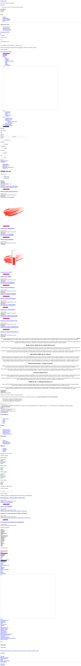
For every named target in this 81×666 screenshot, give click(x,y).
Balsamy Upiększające (4, 569)
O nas (4, 419)
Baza (2, 545)
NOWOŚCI (2, 554)
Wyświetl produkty (4, 160)
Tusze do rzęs (3, 621)
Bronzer (2, 532)
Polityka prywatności (7, 442)
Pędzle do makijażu (4, 639)
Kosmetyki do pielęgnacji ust (8, 167)
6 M (5, 157)
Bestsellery (6, 144)
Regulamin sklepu (6, 443)
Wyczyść (2, 159)
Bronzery (2, 572)
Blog (4, 422)
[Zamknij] (0, 12)
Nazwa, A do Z (12, 650)
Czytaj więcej (3, 390)
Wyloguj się (2, 663)
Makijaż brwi (2, 622)
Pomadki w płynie (3, 629)
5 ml (5, 153)
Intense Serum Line (4, 535)
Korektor (2, 538)
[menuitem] (42, 53)
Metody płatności (6, 430)
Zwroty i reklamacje (6, 19)
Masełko (2, 543)
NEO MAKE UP (6, 165)
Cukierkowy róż (7, 140)
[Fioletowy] (6, 177)
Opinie (4, 440)
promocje (13, 47)
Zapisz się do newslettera (5, 406)
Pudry (1, 570)
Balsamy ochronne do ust (5, 634)
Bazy (1, 566)
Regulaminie (61, 405)
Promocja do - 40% (4, 553)
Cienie (1, 623)
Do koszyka (3, 196)
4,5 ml (5, 152)
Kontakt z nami (6, 418)
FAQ (4, 21)
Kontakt (4, 16)
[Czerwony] (6, 176)
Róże (1, 571)
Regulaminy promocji (7, 431)
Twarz (1, 556)
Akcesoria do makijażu (4, 559)
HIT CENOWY (3, 560)
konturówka (3, 530)
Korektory (2, 567)
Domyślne (2, 650)
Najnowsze (7, 650)
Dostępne (34, 650)
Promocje (2, 51)
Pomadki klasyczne (4, 628)
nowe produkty (19, 47)
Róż (1, 534)
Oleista (5, 148)
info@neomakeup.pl (6, 30)
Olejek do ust (3, 537)
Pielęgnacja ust (3, 533)
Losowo (37, 650)
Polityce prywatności (69, 405)
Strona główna (5, 164)
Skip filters (2, 128)
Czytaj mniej (3, 391)
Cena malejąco (29, 650)
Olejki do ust (2, 636)
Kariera (4, 420)
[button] (40, 10)
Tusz (2, 544)
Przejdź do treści (3, 0)
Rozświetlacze (3, 573)
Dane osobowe (5, 441)
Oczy (1, 557)
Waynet (6, 455)
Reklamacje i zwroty (7, 429)
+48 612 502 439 (6, 27)
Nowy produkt (8, 51)
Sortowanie (2, 183)
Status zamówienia (6, 20)
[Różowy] (6, 178)
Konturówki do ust (4, 631)
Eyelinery (2, 625)
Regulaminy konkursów (7, 433)
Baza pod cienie (3, 624)
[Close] (0, 490)
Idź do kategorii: (4, 565)
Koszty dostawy (6, 18)
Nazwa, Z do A (18, 650)
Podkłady (2, 540)
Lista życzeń (2, 561)
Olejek (2, 529)
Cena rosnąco (23, 650)
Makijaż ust (5, 166)
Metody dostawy (6, 432)
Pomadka (2, 539)
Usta (1, 558)
